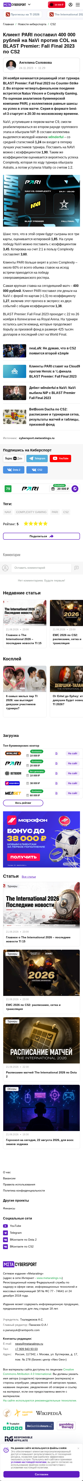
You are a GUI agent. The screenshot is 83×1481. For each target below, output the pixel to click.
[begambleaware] (39, 1426)
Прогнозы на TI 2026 (25, 14)
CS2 (66, 512)
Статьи (11, 876)
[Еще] (78, 5)
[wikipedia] (48, 1413)
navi (8, 512)
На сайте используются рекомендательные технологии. (40, 1400)
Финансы (9, 1208)
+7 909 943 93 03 (26, 1349)
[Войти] (70, 5)
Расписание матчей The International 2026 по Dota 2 (41, 1074)
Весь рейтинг (23, 803)
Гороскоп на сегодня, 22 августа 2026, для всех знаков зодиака (40, 1142)
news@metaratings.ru (29, 1343)
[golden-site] (23, 1413)
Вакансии (9, 1178)
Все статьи (29, 876)
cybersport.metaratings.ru (37, 438)
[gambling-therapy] (66, 1426)
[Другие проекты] (17, 5)
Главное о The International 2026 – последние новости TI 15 (24, 639)
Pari (55, 512)
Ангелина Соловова (35, 62)
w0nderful (55, 137)
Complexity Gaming (31, 512)
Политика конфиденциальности (24, 1190)
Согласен (41, 1474)
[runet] (7, 1413)
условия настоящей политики (28, 1462)
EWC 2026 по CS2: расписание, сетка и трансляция (33, 1007)
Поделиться (38, 536)
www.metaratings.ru (49, 1278)
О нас (7, 1172)
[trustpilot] (12, 1426)
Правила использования (19, 1184)
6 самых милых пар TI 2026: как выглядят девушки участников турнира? (21, 702)
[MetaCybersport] (20, 1264)
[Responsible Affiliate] (18, 1439)
